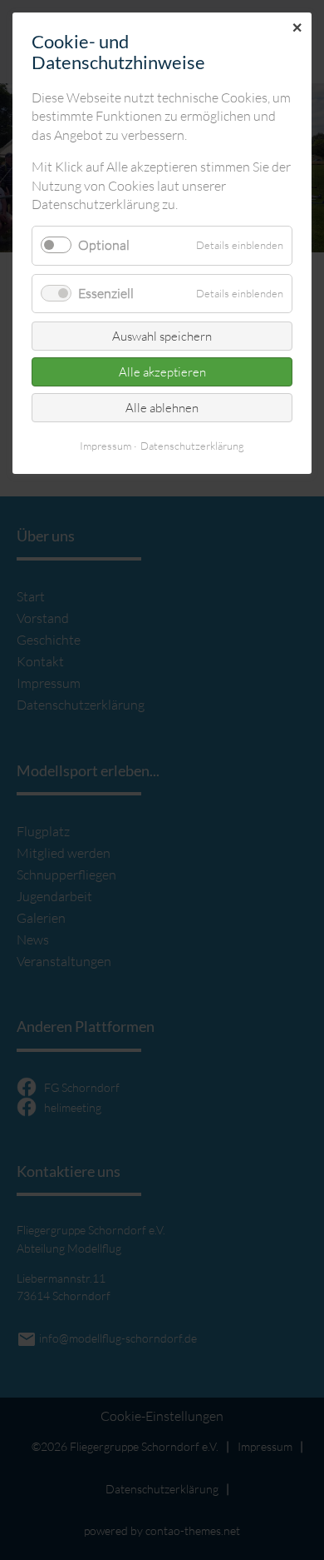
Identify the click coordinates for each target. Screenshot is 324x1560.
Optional (104, 245)
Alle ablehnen (162, 408)
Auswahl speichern (162, 336)
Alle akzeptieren (162, 372)
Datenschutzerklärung (192, 445)
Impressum (105, 445)
